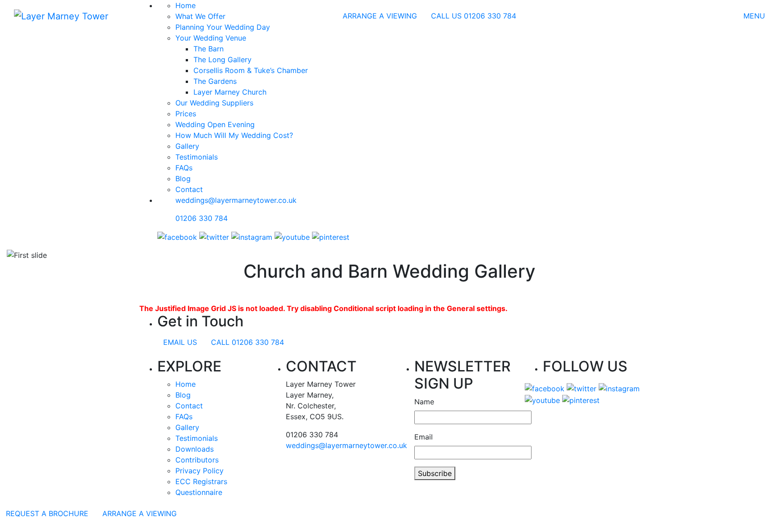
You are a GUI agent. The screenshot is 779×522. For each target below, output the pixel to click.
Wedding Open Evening (215, 124)
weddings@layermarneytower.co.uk (236, 200)
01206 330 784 (201, 218)
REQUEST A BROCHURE (47, 513)
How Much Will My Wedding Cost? (234, 135)
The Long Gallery (222, 59)
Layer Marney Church (229, 91)
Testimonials (196, 156)
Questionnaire (198, 492)
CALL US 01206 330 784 (473, 15)
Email (423, 436)
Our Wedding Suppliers (214, 102)
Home (185, 384)
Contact (189, 189)
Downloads (194, 448)
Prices (185, 113)
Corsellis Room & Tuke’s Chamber (250, 70)
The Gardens (215, 81)
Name (424, 401)
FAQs (183, 167)
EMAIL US (180, 342)
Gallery (187, 146)
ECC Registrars (201, 481)
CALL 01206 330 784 (247, 342)
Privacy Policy (199, 470)
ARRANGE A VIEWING (380, 15)
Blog (183, 178)
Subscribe (435, 473)
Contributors (197, 459)
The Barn (208, 48)
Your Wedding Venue (210, 37)
